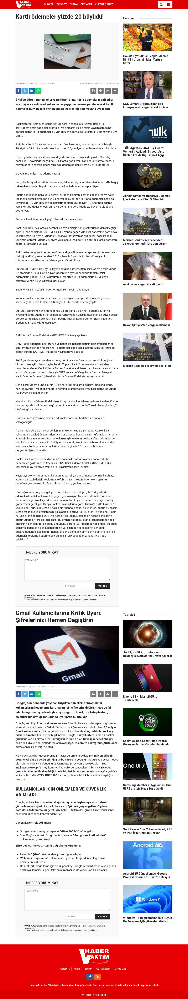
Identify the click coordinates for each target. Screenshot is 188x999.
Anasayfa (65, 968)
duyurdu (21, 779)
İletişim (88, 968)
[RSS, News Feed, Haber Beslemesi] (97, 977)
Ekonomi (86, 4)
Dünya (74, 4)
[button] (101, 91)
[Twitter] (25, 91)
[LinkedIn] (32, 91)
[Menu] (168, 4)
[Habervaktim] (23, 4)
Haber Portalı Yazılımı (96, 994)
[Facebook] (18, 91)
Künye (77, 968)
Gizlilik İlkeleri (103, 968)
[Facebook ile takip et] (90, 977)
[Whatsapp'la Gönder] (38, 91)
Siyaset (62, 4)
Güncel (49, 4)
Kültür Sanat (104, 4)
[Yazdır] (93, 91)
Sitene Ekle (120, 968)
